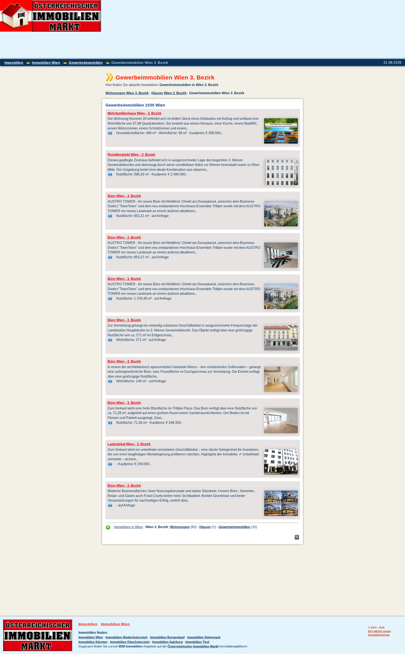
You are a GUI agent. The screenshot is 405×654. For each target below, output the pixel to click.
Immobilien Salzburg (167, 642)
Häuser (205, 527)
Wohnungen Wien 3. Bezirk (127, 93)
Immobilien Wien (115, 624)
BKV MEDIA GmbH (379, 631)
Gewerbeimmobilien (234, 527)
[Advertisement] (355, 29)
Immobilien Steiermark (203, 637)
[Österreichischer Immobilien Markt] (37, 650)
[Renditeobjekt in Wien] (281, 184)
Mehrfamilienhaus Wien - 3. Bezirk (134, 113)
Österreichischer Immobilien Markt (193, 646)
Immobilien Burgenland (167, 637)
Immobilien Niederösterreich (126, 637)
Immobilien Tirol (197, 642)
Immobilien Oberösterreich (130, 642)
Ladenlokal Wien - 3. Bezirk (129, 444)
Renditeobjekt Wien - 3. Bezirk (131, 154)
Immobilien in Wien (128, 527)
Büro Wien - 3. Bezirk (124, 196)
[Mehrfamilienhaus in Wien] (281, 142)
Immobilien (88, 624)
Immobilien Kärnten (92, 642)
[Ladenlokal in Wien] (281, 473)
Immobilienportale (379, 635)
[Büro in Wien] (281, 225)
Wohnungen (180, 527)
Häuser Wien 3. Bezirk (168, 93)
